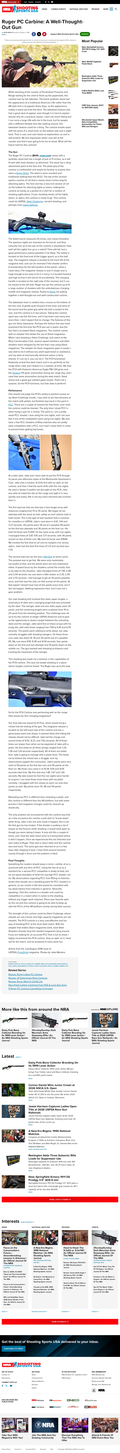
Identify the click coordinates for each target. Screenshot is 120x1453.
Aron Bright (22, 966)
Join (25, 2)
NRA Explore (66, 1378)
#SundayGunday (100, 1260)
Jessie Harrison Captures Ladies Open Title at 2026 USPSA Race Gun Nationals (52, 1109)
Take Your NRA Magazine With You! (12, 1436)
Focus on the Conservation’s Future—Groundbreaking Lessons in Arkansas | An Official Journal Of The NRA (15, 1255)
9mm (42, 964)
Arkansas (18, 1266)
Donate (38, 2)
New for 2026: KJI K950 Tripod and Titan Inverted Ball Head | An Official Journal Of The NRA (15, 1275)
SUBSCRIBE (13, 1348)
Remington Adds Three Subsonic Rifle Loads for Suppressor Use (52, 1157)
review (10, 964)
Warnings (43, 1449)
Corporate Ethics (30, 1449)
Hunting (7, 1268)
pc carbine (36, 964)
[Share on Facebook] (33, 32)
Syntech (16, 373)
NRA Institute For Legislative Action (74, 1374)
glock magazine (51, 964)
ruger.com (45, 155)
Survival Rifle (99, 1263)
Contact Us (6, 1374)
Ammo (77, 1259)
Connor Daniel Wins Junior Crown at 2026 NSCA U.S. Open (51, 1086)
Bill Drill (48, 556)
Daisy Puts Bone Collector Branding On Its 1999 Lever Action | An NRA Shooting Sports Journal (15, 1035)
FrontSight (23, 952)
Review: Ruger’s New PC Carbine (25, 974)
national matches (44, 1260)
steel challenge (41, 966)
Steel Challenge (35, 201)
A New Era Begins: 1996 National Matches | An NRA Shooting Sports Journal (43, 1253)
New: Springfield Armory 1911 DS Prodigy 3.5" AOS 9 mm (49, 1178)
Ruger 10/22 (22, 173)
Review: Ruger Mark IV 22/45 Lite (25, 981)
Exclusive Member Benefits (101, 1378)
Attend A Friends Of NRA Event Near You (103, 1436)
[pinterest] (44, 32)
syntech (31, 966)
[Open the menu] (111, 9)
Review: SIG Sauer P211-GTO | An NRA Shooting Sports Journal (75, 1265)
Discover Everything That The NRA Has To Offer (73, 1437)
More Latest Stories (69, 1199)
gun (10, 966)
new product (63, 964)
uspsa (14, 966)
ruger (29, 964)
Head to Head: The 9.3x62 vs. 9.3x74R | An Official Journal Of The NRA (75, 1251)
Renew (30, 2)
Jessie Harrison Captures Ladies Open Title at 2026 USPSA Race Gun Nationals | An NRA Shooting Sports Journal (105, 1036)
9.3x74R (71, 1259)
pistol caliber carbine (56, 966)
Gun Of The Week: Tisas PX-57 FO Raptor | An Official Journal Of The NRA (104, 1269)
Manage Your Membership (101, 1384)
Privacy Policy (6, 1449)
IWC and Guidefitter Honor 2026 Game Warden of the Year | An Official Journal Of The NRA (14, 1301)
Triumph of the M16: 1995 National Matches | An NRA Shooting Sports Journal (44, 1289)
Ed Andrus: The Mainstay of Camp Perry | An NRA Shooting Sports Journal (44, 1279)
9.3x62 (66, 1259)
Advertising (6, 1378)
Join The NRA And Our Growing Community (44, 1436)
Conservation (9, 1266)
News (44, 9)
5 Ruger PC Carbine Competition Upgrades (30, 988)
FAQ (51, 1449)
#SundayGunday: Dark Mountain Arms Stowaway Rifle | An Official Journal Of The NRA (44, 1035)
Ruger (53, 291)
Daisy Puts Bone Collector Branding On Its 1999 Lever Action (53, 1064)
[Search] (116, 9)
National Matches (79, 9)
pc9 (66, 966)
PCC (10, 404)
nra (35, 1260)
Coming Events (58, 9)
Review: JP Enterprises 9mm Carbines (27, 978)
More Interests (26, 1222)
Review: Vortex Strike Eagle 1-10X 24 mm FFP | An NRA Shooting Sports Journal (75, 1275)
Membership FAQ (98, 1381)
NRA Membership (98, 1374)
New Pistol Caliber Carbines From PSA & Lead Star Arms (37, 985)
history (36, 1263)
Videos (95, 1227)
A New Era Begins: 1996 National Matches (49, 1132)
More (18, 1057)
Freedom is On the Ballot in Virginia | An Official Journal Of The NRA (104, 1279)
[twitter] (39, 32)
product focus (20, 964)
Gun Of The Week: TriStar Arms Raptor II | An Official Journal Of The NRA (104, 1289)
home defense (30, 205)
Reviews (95, 9)
